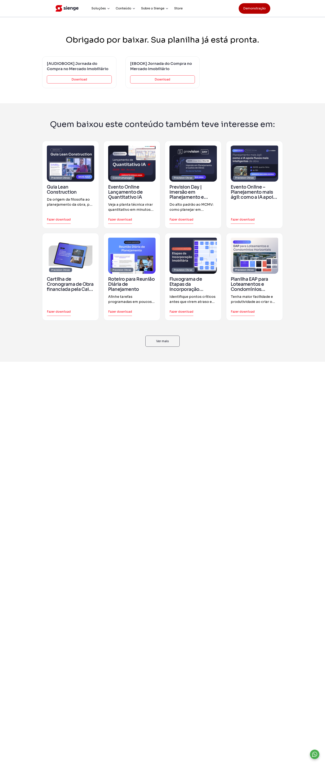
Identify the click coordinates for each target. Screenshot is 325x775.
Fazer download (59, 219)
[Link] (70, 164)
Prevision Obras (60, 177)
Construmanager (122, 177)
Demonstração (254, 8)
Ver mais (162, 341)
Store (178, 8)
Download (79, 79)
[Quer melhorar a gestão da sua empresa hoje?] (314, 754)
